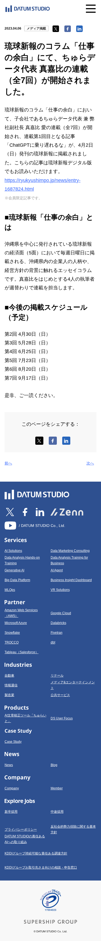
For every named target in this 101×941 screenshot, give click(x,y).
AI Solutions (13, 551)
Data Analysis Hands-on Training (22, 560)
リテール (57, 675)
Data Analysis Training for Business (69, 560)
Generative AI (14, 570)
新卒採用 (11, 812)
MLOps (10, 590)
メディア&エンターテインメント (73, 685)
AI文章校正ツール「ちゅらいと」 (25, 718)
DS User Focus (62, 718)
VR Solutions (60, 590)
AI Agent (57, 570)
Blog (54, 765)
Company (12, 788)
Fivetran (56, 633)
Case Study (13, 742)
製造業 (9, 695)
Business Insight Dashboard (71, 580)
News (9, 765)
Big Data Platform (17, 580)
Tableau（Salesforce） (22, 652)
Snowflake (12, 633)
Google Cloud (61, 613)
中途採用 (57, 812)
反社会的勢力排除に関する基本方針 (73, 829)
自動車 (9, 675)
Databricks (58, 623)
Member (57, 788)
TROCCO (12, 642)
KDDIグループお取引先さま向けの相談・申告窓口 (41, 867)
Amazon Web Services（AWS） (21, 613)
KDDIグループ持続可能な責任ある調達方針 (36, 853)
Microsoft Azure (16, 623)
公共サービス (60, 695)
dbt (53, 642)
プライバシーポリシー (21, 829)
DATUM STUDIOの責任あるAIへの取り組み (25, 839)
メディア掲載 (36, 28)
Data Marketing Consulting (70, 551)
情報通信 (11, 685)
